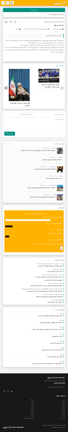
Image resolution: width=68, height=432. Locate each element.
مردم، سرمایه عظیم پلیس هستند (54, 178)
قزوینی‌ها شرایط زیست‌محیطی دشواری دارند (45, 169)
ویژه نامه (32, 414)
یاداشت (63, 407)
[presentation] (62, 88)
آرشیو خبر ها (7, 144)
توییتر (58, 230)
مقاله (33, 407)
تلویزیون (58, 240)
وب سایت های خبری (54, 217)
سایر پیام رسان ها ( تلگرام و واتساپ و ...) (50, 244)
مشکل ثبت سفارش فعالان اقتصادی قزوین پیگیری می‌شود (41, 188)
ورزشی (32, 404)
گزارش (63, 409)
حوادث (32, 402)
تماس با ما (62, 418)
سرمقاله (32, 400)
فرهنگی (63, 402)
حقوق (63, 404)
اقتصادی (63, 411)
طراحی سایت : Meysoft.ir (58, 427)
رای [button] (61, 248)
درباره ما (32, 416)
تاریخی (63, 414)
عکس (63, 416)
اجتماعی (32, 411)
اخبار (64, 400)
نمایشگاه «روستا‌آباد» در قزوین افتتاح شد (52, 160)
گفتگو (32, 409)
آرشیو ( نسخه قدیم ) (29, 418)
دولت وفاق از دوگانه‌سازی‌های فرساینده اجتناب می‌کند (43, 197)
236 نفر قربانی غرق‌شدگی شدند (56, 14)
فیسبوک (58, 234)
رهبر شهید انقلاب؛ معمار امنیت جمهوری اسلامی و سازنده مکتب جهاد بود (38, 150)
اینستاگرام (57, 224)
